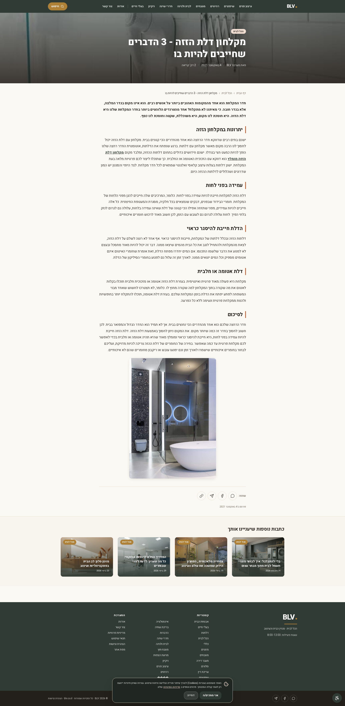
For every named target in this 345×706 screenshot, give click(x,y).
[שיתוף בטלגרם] (211, 496)
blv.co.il (68, 698)
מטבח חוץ (163, 649)
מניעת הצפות (161, 655)
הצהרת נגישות (117, 644)
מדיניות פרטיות (116, 633)
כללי (206, 644)
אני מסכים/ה (210, 695)
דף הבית (241, 93)
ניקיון (151, 6)
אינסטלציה (162, 622)
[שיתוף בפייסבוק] (222, 496)
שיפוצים (229, 6)
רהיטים (214, 6)
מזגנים (205, 649)
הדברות (164, 633)
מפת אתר (119, 649)
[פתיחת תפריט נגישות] (337, 698)
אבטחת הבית (201, 622)
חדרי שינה (166, 6)
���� (163, 677)
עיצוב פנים (245, 6)
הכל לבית (238, 31)
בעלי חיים (138, 6)
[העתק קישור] (201, 496)
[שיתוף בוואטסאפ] (232, 496)
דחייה (191, 695)
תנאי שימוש (118, 638)
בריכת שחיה (162, 627)
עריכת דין (203, 672)
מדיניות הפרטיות (171, 687)
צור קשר (107, 6)
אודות (120, 6)
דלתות (205, 633)
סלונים (205, 666)
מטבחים (200, 6)
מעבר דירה (202, 661)
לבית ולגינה (184, 6)
